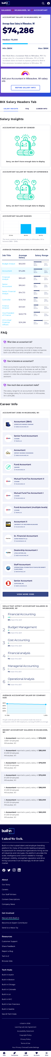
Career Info (41, 109)
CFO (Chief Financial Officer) (6, 322)
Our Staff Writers (9, 894)
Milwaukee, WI (22, 10)
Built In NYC (7, 999)
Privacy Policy (26, 1039)
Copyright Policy (26, 1035)
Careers (5, 889)
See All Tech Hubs (9, 1014)
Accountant (7, 271)
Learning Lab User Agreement (25, 1027)
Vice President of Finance (8, 314)
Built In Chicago (8, 984)
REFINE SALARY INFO (25, 88)
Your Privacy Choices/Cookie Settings (25, 1047)
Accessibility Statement (25, 1031)
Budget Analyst (8, 264)
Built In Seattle (8, 1009)
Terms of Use (25, 1043)
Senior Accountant (7, 285)
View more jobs (25, 594)
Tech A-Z (5, 956)
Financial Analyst (6, 278)
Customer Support (9, 941)
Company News (8, 904)
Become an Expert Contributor (15, 923)
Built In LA (6, 994)
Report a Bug (7, 951)
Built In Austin (8, 975)
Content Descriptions (11, 899)
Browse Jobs (7, 961)
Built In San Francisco (11, 1004)
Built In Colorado (9, 989)
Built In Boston (8, 980)
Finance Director (5, 307)
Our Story (6, 884)
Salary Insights (11, 109)
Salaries (6, 10)
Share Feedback (8, 946)
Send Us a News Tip (10, 928)
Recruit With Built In (10, 918)
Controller (6, 300)
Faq (27, 109)
